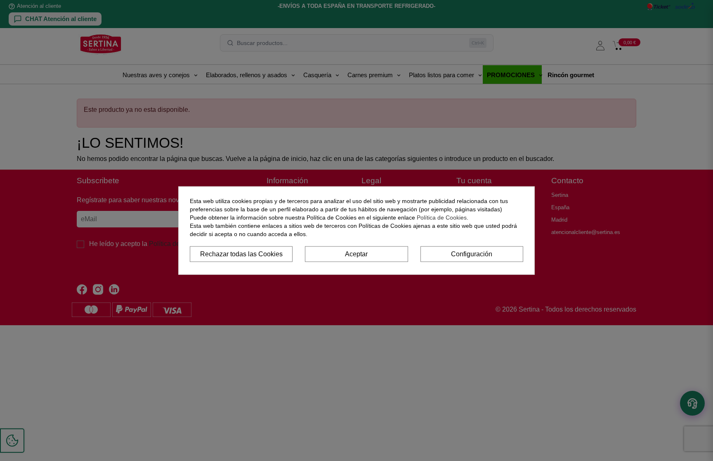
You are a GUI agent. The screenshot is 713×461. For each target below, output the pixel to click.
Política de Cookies (442, 217)
